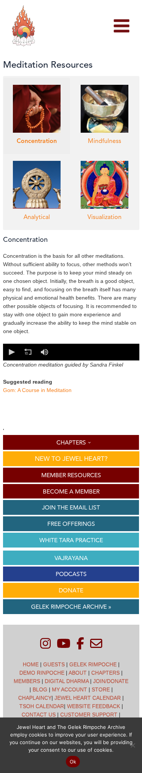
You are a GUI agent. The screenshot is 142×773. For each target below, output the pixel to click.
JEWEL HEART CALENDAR (88, 698)
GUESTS (54, 664)
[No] (132, 745)
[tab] (36, 116)
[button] (11, 352)
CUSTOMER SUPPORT (88, 714)
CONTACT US (39, 714)
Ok (73, 762)
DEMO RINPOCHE (41, 673)
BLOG (40, 689)
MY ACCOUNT (69, 689)
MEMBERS (27, 681)
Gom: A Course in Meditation (37, 390)
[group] (44, 352)
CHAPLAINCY (34, 698)
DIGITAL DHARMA (67, 681)
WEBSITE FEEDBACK (93, 706)
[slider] (95, 352)
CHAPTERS (105, 673)
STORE (101, 689)
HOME (31, 664)
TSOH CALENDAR (41, 706)
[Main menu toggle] (121, 26)
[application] (71, 352)
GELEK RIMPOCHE (93, 664)
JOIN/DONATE (110, 681)
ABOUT (78, 673)
